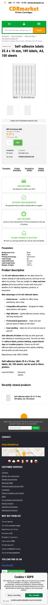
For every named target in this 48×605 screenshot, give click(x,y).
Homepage (5, 36)
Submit (35, 428)
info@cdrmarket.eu (36, 3)
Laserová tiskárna (8, 372)
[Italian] (31, 461)
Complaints (6, 490)
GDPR (4, 497)
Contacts (5, 473)
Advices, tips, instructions (10, 476)
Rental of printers (7, 504)
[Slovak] (27, 461)
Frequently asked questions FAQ (12, 486)
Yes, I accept (34, 595)
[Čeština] (9, 461)
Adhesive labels (30, 36)
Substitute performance (10, 507)
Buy (17, 143)
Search (39, 30)
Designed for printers (29, 169)
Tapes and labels (16, 36)
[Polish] (18, 461)
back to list (7, 46)
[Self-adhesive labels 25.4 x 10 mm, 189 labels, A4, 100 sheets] (24, 81)
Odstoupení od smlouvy (10, 510)
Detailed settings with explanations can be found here (24, 600)
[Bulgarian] (36, 461)
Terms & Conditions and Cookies (13, 493)
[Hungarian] (13, 461)
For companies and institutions (12, 500)
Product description (17, 169)
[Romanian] (22, 461)
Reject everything (14, 595)
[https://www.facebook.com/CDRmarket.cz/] (8, 565)
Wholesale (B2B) (7, 483)
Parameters (6, 168)
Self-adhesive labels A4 (9, 39)
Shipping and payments (9, 479)
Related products (41, 169)
